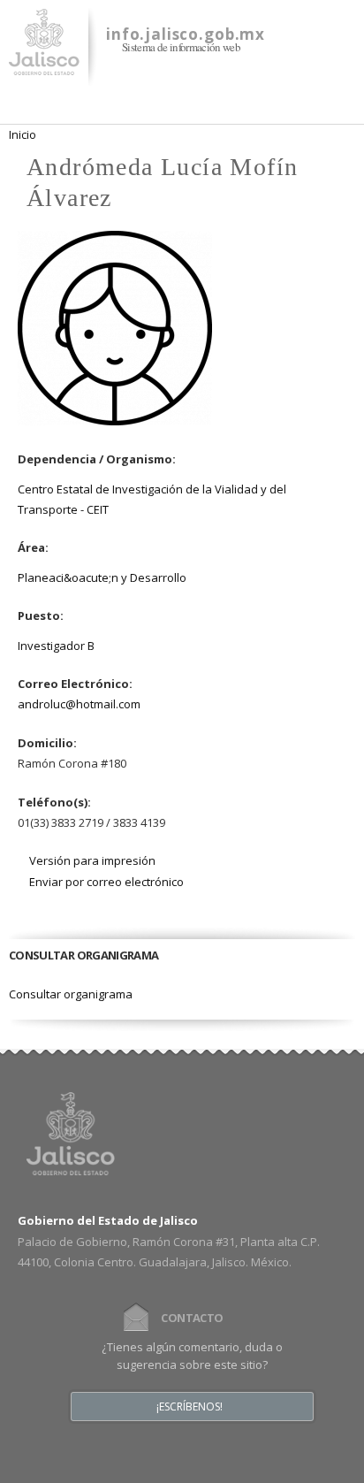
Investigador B (56, 646)
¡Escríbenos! (189, 1407)
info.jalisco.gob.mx (185, 34)
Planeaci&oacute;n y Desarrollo (102, 577)
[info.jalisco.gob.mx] (44, 65)
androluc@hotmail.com (79, 704)
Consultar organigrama (71, 994)
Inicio (22, 134)
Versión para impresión (92, 860)
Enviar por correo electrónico (106, 882)
